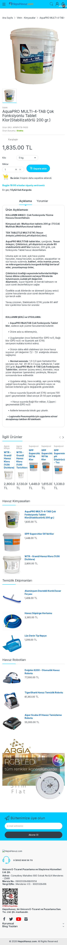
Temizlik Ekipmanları (17, 580)
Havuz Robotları (14, 660)
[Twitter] (11, 919)
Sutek (5, 107)
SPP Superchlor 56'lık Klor (39, 533)
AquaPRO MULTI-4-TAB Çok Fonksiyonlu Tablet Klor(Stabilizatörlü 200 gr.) (40, 514)
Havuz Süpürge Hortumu (38, 613)
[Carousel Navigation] (61, 437)
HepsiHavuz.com (27, 941)
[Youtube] (18, 919)
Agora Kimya (7, 447)
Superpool (33, 446)
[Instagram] (26, 919)
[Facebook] (4, 919)
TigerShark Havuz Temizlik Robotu (44, 692)
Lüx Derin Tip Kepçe (36, 635)
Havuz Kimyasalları (16, 501)
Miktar (5, 164)
